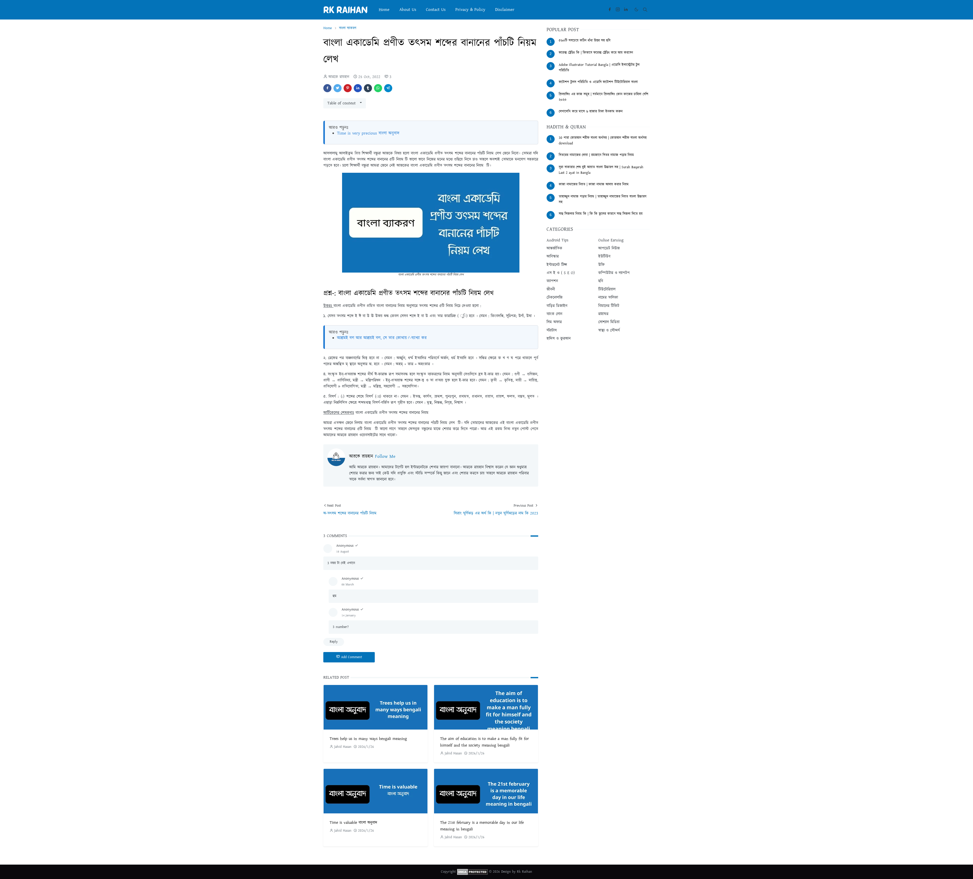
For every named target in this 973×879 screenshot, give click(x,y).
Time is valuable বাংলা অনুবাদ (353, 823)
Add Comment (351, 657)
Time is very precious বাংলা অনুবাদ (368, 133)
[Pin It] (348, 88)
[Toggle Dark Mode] (636, 9)
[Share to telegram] (388, 88)
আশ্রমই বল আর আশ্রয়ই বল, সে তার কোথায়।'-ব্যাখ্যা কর (382, 338)
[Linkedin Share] (358, 88)
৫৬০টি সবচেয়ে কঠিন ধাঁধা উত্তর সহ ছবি (584, 40)
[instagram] (618, 10)
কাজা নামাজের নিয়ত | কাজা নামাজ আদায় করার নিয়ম (594, 184)
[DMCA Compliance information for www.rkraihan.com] (472, 871)
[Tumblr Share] (368, 88)
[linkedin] (626, 10)
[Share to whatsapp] (378, 88)
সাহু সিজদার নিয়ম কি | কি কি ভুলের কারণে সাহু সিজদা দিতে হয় (601, 213)
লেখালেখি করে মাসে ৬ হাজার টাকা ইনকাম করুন (591, 111)
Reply (334, 641)
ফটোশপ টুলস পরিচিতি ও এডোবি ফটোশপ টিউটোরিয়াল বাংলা (598, 82)
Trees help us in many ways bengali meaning (368, 739)
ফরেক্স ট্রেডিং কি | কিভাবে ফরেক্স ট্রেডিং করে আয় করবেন (596, 52)
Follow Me (385, 456)
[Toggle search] (645, 9)
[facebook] (610, 10)
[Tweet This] (337, 88)
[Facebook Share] (327, 88)
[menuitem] (384, 9)
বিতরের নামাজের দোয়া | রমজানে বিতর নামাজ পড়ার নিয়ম (596, 155)
